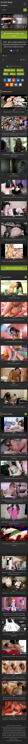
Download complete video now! (15, 35)
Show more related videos (14, 268)
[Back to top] (23, 739)
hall (6, 73)
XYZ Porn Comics (6, 3)
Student (21, 73)
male (13, 73)
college (20, 70)
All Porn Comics (10, 70)
